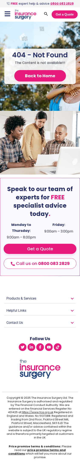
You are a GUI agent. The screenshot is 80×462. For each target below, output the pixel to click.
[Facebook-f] (40, 347)
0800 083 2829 (62, 3)
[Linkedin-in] (31, 347)
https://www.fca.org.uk (37, 412)
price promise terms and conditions (37, 452)
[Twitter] (22, 347)
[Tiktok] (57, 347)
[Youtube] (49, 347)
